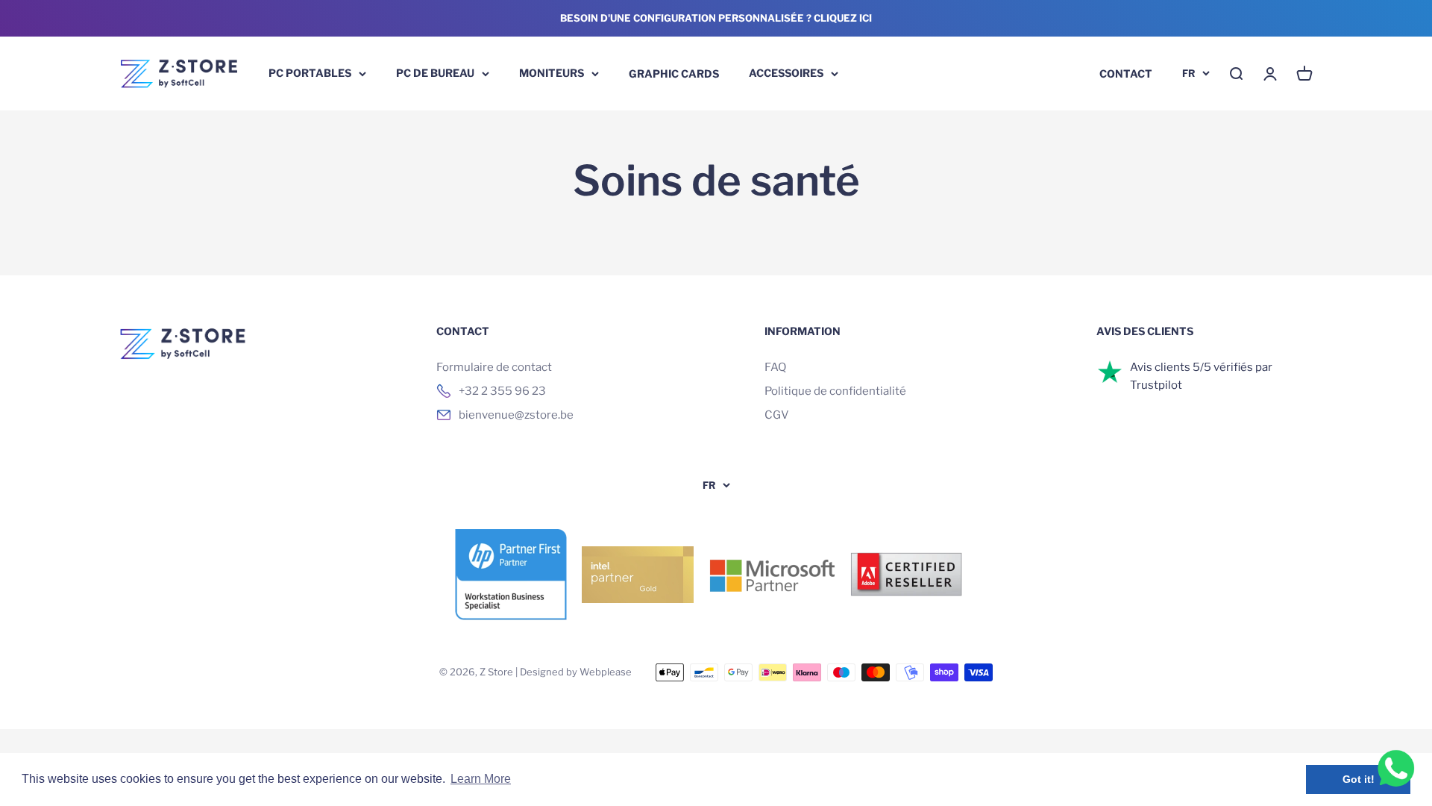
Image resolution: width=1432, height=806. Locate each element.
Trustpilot (1156, 385)
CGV (776, 415)
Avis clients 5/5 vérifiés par (1201, 367)
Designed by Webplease (576, 672)
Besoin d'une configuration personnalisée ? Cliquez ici (716, 18)
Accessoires (786, 72)
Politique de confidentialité (835, 391)
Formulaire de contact (494, 367)
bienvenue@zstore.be (516, 415)
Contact (1125, 72)
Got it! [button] (1358, 779)
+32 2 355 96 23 (502, 391)
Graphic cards (674, 72)
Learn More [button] (480, 778)
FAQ (775, 367)
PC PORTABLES (309, 72)
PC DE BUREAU (435, 72)
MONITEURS (551, 72)
